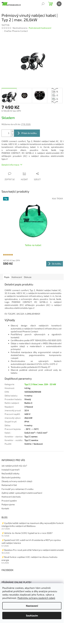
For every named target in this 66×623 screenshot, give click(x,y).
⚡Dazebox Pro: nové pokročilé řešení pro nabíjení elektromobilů (33, 550)
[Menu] (59, 4)
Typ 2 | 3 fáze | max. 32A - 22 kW (40, 384)
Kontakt (5, 508)
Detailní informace (10, 164)
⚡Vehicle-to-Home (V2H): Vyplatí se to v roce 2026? (27, 533)
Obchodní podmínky (11, 477)
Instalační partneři (10, 469)
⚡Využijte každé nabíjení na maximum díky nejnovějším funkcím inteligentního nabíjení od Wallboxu (33, 524)
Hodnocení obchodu (11, 496)
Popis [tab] (6, 277)
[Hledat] (43, 4)
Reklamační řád (9, 485)
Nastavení (32, 605)
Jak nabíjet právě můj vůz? (14, 465)
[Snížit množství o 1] (12, 135)
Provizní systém (9, 500)
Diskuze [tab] (27, 277)
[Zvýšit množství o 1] (12, 131)
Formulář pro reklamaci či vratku (17, 489)
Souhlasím (32, 615)
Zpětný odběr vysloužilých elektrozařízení (22, 493)
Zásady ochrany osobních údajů (17, 481)
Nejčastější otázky (10, 473)
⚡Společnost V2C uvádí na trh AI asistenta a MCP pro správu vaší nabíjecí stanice (31, 541)
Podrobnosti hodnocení (40, 28)
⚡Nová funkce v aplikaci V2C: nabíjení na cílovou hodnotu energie (29, 558)
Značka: (16, 31)
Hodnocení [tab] (17, 277)
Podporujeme (8, 504)
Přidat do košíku (29, 133)
